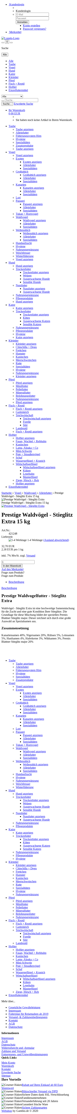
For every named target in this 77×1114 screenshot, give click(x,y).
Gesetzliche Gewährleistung (24, 1007)
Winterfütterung (24, 256)
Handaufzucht (24, 243)
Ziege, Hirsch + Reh (27, 480)
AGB (12, 1023)
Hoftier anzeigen (25, 438)
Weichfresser (23, 252)
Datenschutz (16, 1026)
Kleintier (13, 77)
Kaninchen (22, 356)
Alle (11, 60)
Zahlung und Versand (13, 1051)
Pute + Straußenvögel (28, 454)
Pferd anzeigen (24, 382)
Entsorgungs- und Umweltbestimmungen (24, 1054)
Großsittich (22, 171)
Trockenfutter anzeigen (36, 272)
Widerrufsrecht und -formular (17, 1047)
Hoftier (13, 86)
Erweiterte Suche (23, 103)
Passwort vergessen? (34, 28)
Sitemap (6, 1075)
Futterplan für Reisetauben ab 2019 (28, 1013)
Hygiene (20, 139)
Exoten (20, 158)
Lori (18, 197)
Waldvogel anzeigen (34, 220)
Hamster (20, 353)
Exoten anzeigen (32, 161)
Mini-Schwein (24, 451)
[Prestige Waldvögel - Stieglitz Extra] (22, 505)
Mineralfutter (23, 392)
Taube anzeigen (24, 129)
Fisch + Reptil (17, 83)
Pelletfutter (22, 389)
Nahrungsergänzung (27, 249)
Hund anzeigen (24, 265)
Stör (25, 425)
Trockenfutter (23, 269)
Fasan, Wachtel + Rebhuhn (31, 441)
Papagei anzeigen (33, 204)
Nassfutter (21, 285)
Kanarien (21, 184)
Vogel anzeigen (24, 155)
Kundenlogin (16, 4)
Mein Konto (8, 1062)
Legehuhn (28, 473)
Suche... (7, 104)
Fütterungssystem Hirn (28, 135)
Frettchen (21, 350)
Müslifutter (22, 386)
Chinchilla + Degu (26, 347)
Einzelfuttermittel (18, 90)
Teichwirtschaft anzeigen (37, 418)
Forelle (27, 421)
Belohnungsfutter (25, 395)
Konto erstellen (31, 25)
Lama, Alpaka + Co (27, 447)
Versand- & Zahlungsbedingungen (28, 1017)
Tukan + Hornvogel (27, 213)
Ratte (19, 363)
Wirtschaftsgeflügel (26, 464)
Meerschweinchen (26, 360)
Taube (12, 64)
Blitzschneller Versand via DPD (40, 1091)
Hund (12, 70)
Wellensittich (23, 230)
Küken (27, 470)
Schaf (19, 457)
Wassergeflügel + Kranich (30, 460)
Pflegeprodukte (24, 298)
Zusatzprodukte (24, 145)
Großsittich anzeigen (34, 174)
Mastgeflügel (30, 477)
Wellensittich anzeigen (35, 233)
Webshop (6, 1110)
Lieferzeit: (7, 536)
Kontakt (13, 1020)
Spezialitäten (23, 142)
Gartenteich (22, 412)
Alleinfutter (22, 132)
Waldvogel (22, 217)
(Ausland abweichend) (56, 540)
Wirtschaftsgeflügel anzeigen (39, 467)
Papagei (20, 200)
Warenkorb (7, 1065)
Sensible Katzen (32, 324)
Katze (12, 73)
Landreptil (21, 428)
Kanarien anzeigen (33, 187)
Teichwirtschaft (24, 415)
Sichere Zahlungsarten (34, 1107)
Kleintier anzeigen (26, 343)
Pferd (12, 80)
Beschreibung (16, 581)
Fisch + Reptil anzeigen (29, 408)
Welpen (27, 275)
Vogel (12, 67)
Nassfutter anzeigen (34, 288)
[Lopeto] (10, 38)
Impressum (15, 1010)
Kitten (26, 317)
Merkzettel (15, 32)
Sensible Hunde (32, 282)
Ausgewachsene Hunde (36, 278)
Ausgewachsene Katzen (36, 321)
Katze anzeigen (24, 308)
